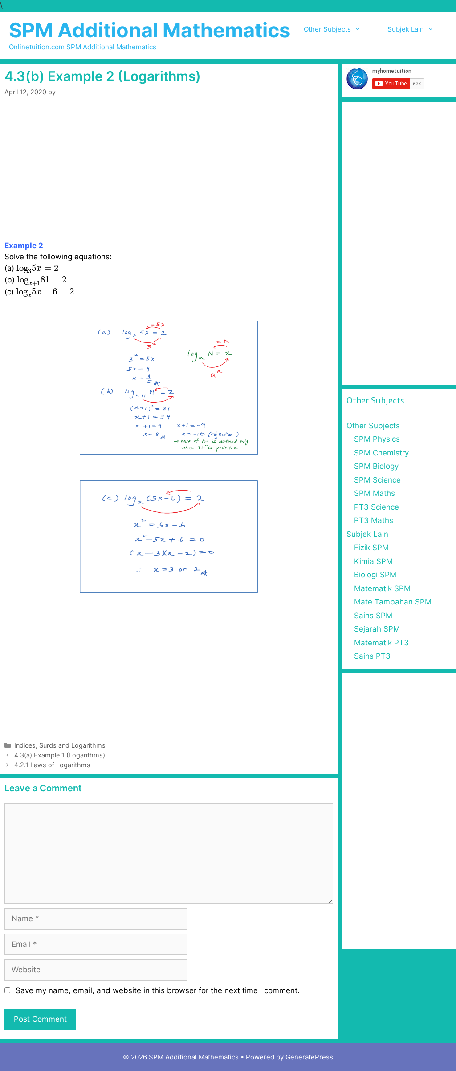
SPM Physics (377, 439)
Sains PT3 (372, 656)
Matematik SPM (382, 588)
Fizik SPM (371, 547)
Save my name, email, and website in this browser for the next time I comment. (158, 990)
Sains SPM (373, 615)
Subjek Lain (405, 29)
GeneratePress (309, 1057)
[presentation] (37, 269)
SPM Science (377, 479)
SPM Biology (376, 466)
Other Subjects (327, 29)
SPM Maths (374, 493)
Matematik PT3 (381, 642)
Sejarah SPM (377, 628)
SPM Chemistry (381, 452)
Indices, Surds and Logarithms (60, 745)
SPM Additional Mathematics (149, 30)
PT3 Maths (373, 520)
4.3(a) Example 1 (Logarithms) (59, 755)
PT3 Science (376, 507)
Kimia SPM (373, 561)
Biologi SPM (375, 574)
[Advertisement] (168, 174)
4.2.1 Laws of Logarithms (52, 765)
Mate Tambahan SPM (393, 601)
